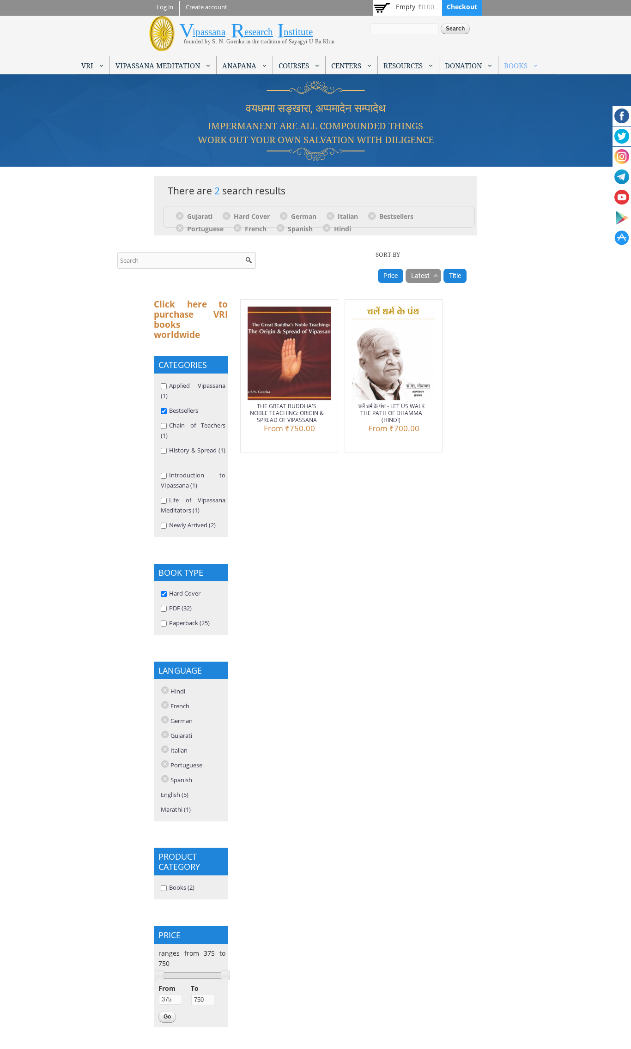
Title (455, 275)
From (167, 988)
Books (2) (181, 887)
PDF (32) (180, 608)
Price (390, 275)
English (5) (174, 794)
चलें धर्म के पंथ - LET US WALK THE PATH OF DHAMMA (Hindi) (391, 413)
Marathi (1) (176, 809)
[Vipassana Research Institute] (162, 46)
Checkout (462, 6)
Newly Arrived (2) (192, 525)
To (195, 988)
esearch (258, 31)
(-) (181, 215)
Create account (206, 7)
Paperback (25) (189, 623)
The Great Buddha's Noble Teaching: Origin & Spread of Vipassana (287, 413)
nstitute (298, 31)
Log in (165, 7)
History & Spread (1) (197, 450)
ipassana (209, 31)
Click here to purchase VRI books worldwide (191, 319)
